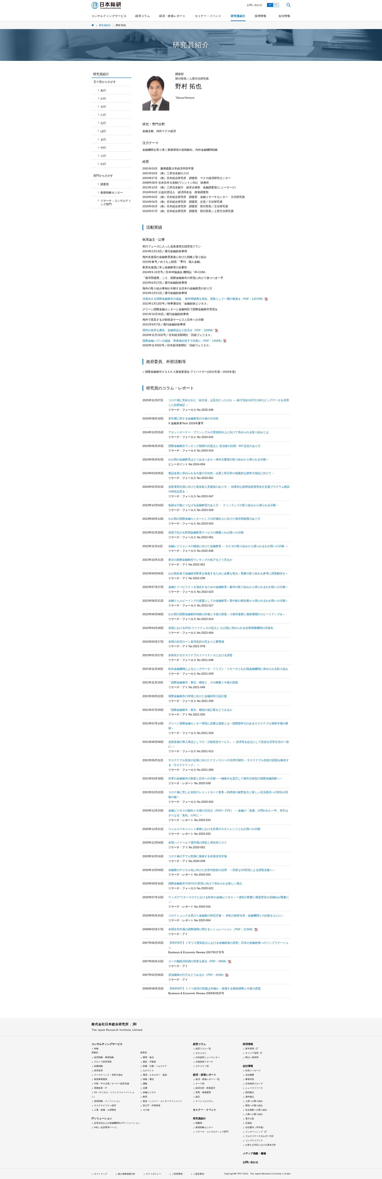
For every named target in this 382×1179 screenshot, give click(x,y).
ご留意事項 (198, 1174)
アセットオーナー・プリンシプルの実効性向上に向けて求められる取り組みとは (218, 432)
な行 (103, 123)
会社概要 (249, 1075)
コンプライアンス (254, 1140)
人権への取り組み (254, 1114)
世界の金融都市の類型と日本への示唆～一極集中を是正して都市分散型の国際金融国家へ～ (225, 778)
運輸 (145, 1083)
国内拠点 (249, 1092)
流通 (145, 1088)
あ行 (103, 90)
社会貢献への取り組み (256, 1110)
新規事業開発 (100, 1079)
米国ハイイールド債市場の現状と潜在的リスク (197, 842)
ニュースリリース (254, 1088)
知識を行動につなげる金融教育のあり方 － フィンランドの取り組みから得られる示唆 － (223, 505)
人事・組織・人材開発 (105, 1110)
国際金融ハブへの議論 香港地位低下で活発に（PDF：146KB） (182, 340)
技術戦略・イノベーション (107, 1101)
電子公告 (249, 1118)
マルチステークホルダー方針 (259, 1136)
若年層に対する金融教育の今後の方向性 (193, 418)
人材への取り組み (254, 1101)
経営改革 (98, 1070)
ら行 (103, 155)
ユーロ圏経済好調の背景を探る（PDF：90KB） (198, 961)
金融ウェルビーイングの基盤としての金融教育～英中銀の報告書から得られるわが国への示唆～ (228, 600)
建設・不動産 (149, 1061)
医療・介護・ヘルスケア (155, 1066)
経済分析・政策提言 (205, 1088)
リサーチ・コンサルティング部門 (115, 202)
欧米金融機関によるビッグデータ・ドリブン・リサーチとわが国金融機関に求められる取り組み (228, 668)
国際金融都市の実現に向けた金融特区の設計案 (197, 696)
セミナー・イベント (208, 16)
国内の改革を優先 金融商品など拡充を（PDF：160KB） (178, 330)
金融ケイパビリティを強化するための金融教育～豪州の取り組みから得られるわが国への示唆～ (228, 587)
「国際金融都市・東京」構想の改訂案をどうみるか (200, 709)
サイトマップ (100, 1174)
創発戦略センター (111, 192)
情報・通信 (148, 1079)
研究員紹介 (238, 16)
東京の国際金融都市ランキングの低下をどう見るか (200, 559)
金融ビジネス (149, 1092)
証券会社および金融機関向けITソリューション (117, 1123)
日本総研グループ (254, 1083)
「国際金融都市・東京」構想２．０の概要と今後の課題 (203, 682)
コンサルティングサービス (109, 16)
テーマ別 (200, 1083)
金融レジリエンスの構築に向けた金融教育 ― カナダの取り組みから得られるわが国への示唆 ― (228, 546)
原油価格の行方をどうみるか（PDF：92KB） (196, 974)
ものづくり (148, 1070)
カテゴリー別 (202, 1066)
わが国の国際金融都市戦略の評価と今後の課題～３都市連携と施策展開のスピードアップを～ (226, 614)
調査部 (104, 184)
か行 (103, 98)
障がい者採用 (251, 1057)
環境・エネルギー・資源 (155, 1075)
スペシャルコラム (204, 1101)
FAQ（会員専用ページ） (106, 1127)
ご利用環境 (177, 1174)
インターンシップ (254, 1131)
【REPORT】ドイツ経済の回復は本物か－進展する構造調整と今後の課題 (214, 988)
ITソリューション (102, 1118)
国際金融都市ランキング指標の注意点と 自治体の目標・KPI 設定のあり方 (214, 445)
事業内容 (249, 1079)
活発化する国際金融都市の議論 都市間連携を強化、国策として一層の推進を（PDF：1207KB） (203, 298)
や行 (103, 147)
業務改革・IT (100, 1088)
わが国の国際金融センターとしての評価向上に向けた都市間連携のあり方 (214, 518)
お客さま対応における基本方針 (260, 1145)
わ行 (103, 163)
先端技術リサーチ (204, 1061)
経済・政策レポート (172, 16)
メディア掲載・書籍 (254, 1153)
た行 (103, 114)
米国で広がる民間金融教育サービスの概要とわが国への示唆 (206, 532)
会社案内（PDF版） (255, 1127)
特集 (96, 1048)
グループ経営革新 (103, 1061)
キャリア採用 (251, 1053)
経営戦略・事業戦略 (104, 1057)
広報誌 (248, 1123)
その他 (146, 1110)
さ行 (103, 106)
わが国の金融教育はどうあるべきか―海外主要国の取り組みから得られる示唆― (218, 459)
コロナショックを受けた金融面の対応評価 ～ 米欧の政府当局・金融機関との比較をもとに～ (226, 915)
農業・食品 (148, 1057)
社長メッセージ (253, 1070)
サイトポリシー (153, 1174)
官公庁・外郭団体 (151, 1105)
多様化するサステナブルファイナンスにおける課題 (200, 655)
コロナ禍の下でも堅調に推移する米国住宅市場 (197, 856)
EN (276, 4)
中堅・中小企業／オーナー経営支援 (111, 1083)
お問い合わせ (254, 5)
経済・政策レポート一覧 (208, 1079)
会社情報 (284, 16)
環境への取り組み (254, 1105)
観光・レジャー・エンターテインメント (162, 1101)
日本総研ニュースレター (208, 1057)
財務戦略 (98, 1066)
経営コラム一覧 (203, 1048)
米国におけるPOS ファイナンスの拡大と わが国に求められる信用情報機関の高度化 (220, 627)
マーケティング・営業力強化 (108, 1075)
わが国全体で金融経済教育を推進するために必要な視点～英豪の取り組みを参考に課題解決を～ (228, 573)
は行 (103, 131)
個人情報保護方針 (126, 1174)
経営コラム (142, 16)
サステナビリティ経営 (105, 1105)
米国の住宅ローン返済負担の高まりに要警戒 (196, 641)
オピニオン (201, 1053)
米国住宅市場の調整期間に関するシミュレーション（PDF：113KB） (211, 929)
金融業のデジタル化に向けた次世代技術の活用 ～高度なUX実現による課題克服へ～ (221, 870)
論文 (198, 1096)
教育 (145, 1096)
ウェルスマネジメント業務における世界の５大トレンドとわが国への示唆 (214, 829)
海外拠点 (249, 1096)
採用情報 (260, 16)
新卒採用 (249, 1048)
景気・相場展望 (203, 1092)
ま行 (103, 139)
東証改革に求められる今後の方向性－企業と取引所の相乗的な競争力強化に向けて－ (221, 473)
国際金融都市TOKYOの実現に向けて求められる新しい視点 (205, 883)
